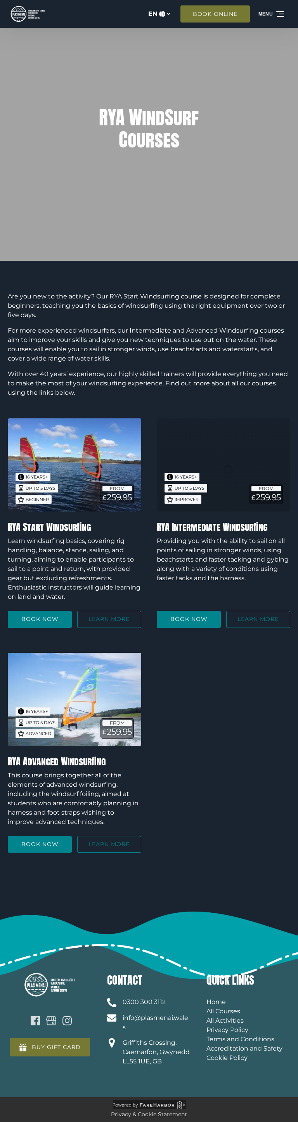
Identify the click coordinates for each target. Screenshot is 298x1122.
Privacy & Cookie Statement (149, 1114)
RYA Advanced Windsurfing (57, 761)
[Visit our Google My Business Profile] (51, 1020)
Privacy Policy (227, 1030)
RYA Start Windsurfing (49, 527)
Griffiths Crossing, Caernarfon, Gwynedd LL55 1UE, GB (156, 1052)
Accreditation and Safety (244, 1048)
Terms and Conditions (240, 1039)
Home (216, 1002)
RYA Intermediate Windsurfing (212, 527)
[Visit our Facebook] (35, 1020)
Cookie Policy (227, 1057)
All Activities (225, 1020)
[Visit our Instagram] (67, 1020)
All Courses (223, 1011)
